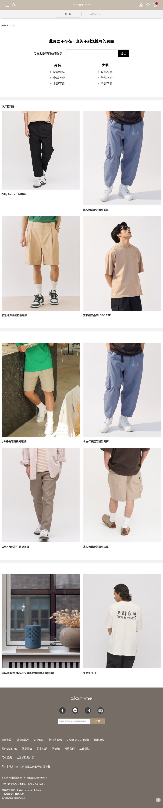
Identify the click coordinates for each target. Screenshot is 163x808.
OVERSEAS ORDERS (78, 739)
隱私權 (46, 766)
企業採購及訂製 (25, 757)
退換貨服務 (55, 739)
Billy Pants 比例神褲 (14, 194)
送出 (123, 53)
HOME (5, 25)
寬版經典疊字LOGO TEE (97, 315)
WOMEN (95, 14)
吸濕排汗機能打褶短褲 (14, 315)
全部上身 (59, 77)
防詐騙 (56, 748)
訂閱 (97, 721)
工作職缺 (84, 748)
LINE (75, 710)
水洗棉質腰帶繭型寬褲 (96, 210)
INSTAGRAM (88, 710)
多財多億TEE (90, 673)
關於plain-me (9, 748)
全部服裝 (59, 72)
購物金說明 (23, 739)
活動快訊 (42, 748)
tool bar (158, 800)
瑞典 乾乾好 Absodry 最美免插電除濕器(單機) (28, 673)
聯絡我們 (69, 748)
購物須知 (99, 739)
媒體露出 (27, 748)
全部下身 (59, 83)
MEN (68, 14)
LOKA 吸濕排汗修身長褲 (15, 547)
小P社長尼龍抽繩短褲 (14, 441)
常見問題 (39, 739)
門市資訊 (7, 757)
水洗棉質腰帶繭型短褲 (96, 547)
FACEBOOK (62, 710)
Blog (100, 710)
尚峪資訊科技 (19, 798)
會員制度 (7, 739)
